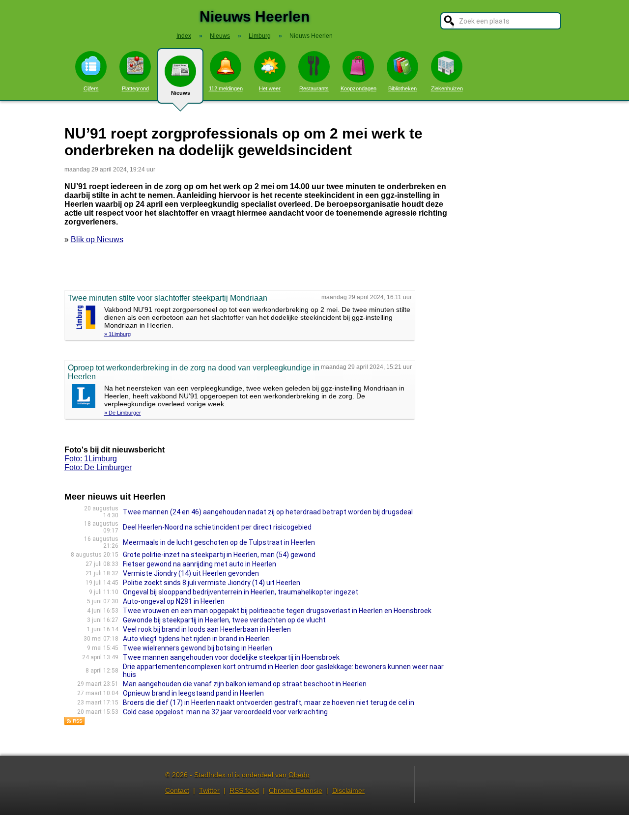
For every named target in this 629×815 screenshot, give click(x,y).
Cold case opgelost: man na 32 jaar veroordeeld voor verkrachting (225, 712)
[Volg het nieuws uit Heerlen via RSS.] (74, 723)
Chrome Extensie (295, 790)
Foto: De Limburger (98, 467)
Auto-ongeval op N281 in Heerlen (174, 601)
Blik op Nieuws (97, 239)
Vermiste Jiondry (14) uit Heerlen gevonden (191, 573)
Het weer (270, 88)
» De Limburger (122, 413)
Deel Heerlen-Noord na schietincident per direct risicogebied (217, 527)
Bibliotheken (402, 88)
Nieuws (180, 93)
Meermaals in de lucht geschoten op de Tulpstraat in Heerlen (219, 542)
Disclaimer (348, 790)
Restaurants (314, 88)
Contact (177, 790)
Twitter (209, 790)
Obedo (299, 775)
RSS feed (244, 790)
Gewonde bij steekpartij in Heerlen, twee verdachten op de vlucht (224, 620)
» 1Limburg (117, 334)
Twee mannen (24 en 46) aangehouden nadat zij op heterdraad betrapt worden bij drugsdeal (268, 512)
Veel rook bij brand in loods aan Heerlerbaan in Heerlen (207, 629)
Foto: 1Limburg (90, 458)
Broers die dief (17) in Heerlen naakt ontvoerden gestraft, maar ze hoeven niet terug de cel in (268, 702)
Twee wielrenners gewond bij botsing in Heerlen (197, 648)
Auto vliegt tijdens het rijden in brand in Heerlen (196, 639)
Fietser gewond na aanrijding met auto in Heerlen (199, 564)
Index (183, 35)
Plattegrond (135, 88)
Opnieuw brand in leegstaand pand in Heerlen (193, 693)
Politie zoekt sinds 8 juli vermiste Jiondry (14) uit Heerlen (211, 583)
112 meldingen (226, 88)
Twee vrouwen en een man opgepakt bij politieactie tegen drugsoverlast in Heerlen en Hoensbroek (277, 611)
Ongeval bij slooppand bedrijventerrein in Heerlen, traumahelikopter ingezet (240, 592)
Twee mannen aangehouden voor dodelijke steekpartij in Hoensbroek (231, 657)
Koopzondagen (358, 88)
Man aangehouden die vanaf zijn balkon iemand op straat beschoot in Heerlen (245, 684)
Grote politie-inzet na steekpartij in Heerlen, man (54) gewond (219, 555)
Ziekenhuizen (447, 88)
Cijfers (91, 88)
